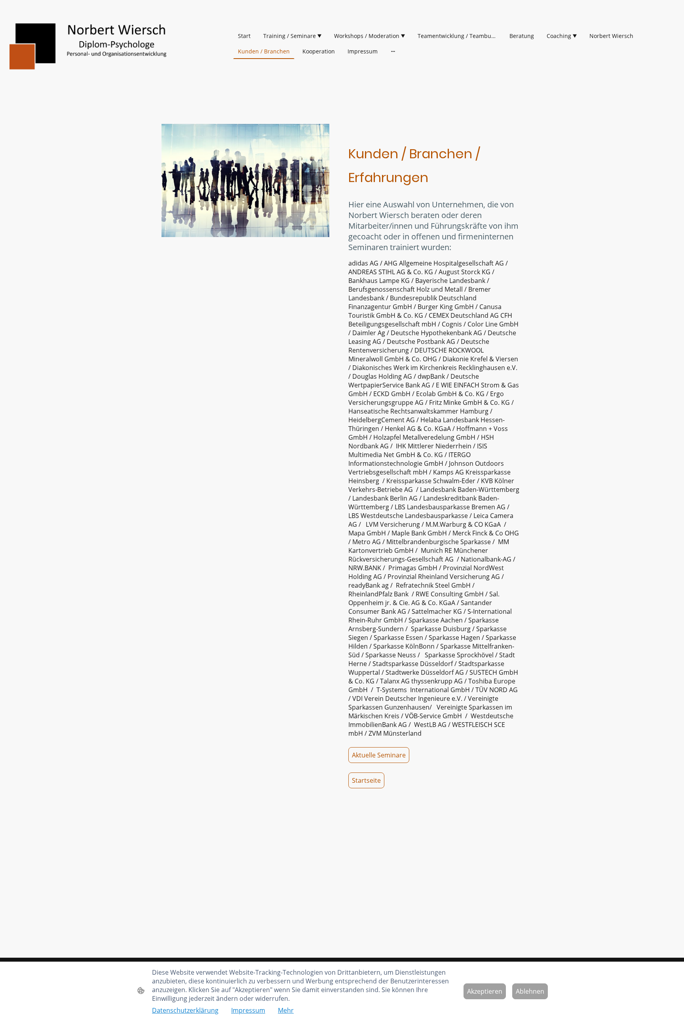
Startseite (366, 780)
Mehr (286, 1010)
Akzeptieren (484, 991)
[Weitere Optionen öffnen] (393, 51)
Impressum (248, 1010)
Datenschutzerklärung (185, 1010)
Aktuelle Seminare (379, 755)
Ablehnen (530, 991)
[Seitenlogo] (92, 43)
